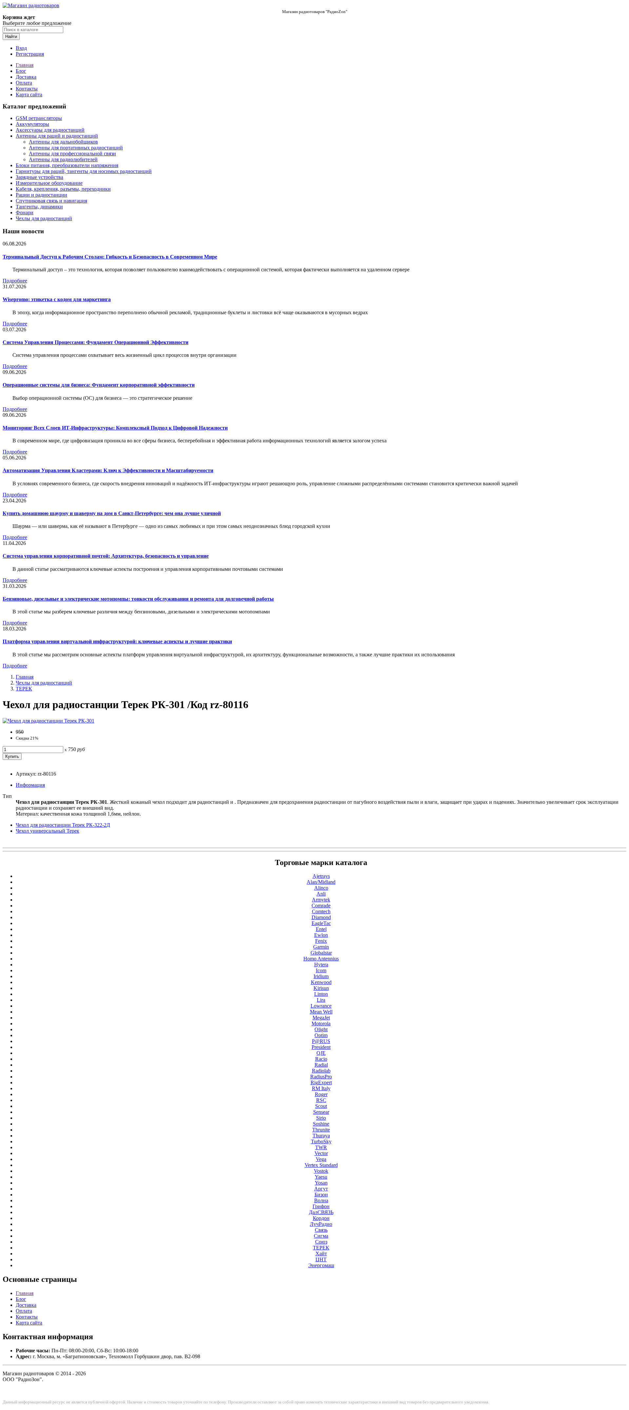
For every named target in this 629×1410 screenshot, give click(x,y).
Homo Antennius (321, 958)
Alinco (321, 888)
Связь (321, 1230)
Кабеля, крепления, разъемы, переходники (63, 189)
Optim (321, 1035)
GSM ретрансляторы (39, 118)
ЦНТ (321, 1259)
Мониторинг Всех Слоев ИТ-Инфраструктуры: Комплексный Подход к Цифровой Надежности (115, 428)
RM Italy (321, 1088)
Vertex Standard (321, 1165)
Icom (321, 970)
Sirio (321, 1118)
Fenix (321, 941)
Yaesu (321, 1177)
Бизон (321, 1194)
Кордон (321, 1218)
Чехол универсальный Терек (47, 831)
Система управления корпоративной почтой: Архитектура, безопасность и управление (106, 556)
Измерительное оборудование (49, 183)
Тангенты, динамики (39, 206)
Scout (321, 1106)
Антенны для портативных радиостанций (76, 147)
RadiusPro (321, 1076)
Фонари (24, 212)
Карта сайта (29, 94)
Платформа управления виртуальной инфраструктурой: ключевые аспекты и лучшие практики (117, 641)
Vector (321, 1153)
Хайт (321, 1253)
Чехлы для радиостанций (44, 218)
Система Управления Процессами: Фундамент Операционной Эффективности (95, 342)
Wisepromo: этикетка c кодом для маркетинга (57, 299)
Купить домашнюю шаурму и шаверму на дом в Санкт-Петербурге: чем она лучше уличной (112, 513)
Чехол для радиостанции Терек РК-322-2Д (63, 825)
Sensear (321, 1112)
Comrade (321, 905)
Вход (21, 48)
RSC (321, 1100)
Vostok (321, 1171)
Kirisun (321, 988)
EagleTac (321, 923)
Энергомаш (321, 1265)
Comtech (321, 911)
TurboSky (321, 1141)
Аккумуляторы (32, 124)
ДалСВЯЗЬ (321, 1212)
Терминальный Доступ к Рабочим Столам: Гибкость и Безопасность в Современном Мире (110, 257)
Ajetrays (321, 876)
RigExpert (321, 1082)
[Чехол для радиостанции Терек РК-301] (48, 721)
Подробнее (15, 280)
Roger (321, 1094)
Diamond (321, 917)
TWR (321, 1147)
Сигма (321, 1236)
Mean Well (321, 1011)
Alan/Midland (321, 882)
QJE (321, 1053)
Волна (321, 1200)
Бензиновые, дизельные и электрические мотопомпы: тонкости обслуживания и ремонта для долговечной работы (138, 599)
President (321, 1047)
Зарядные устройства (39, 177)
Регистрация (30, 54)
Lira (321, 1000)
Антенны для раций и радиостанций (57, 136)
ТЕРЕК (24, 688)
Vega (321, 1159)
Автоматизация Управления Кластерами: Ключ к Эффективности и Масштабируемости (108, 470)
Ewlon (321, 935)
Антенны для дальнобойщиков (63, 142)
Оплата (24, 83)
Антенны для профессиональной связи (72, 153)
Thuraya (321, 1135)
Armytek (321, 899)
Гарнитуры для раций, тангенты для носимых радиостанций (84, 171)
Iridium (321, 976)
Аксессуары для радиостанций (50, 130)
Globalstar (321, 953)
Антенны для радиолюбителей (63, 159)
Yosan (321, 1183)
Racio (321, 1059)
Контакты (27, 88)
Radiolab (321, 1070)
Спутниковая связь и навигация (51, 200)
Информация (30, 785)
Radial (321, 1065)
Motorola (321, 1023)
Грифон (321, 1206)
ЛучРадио (321, 1224)
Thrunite (321, 1129)
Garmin (321, 947)
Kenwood (321, 982)
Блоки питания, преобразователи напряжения (67, 165)
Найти (11, 36)
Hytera (321, 964)
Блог (21, 71)
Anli (321, 894)
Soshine (321, 1124)
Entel (321, 929)
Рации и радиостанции (41, 195)
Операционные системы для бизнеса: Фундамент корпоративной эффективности (99, 385)
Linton (321, 994)
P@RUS (321, 1041)
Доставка (26, 77)
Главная (24, 65)
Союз (321, 1242)
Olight (321, 1029)
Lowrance (321, 1006)
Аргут (321, 1188)
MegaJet (321, 1017)
